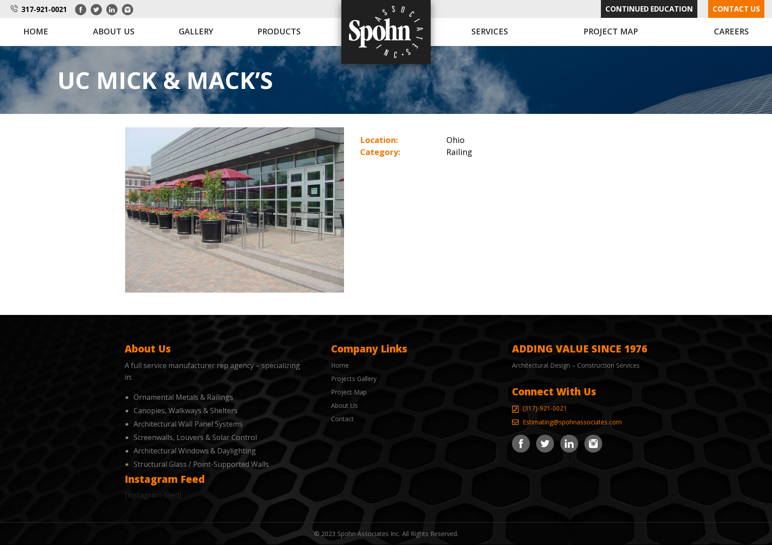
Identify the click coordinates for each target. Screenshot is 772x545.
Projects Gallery (354, 378)
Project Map (610, 31)
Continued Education (649, 9)
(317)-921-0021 (545, 408)
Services (489, 31)
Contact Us (736, 9)
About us (113, 31)
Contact (342, 419)
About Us (344, 405)
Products (279, 31)
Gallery (196, 31)
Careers (731, 31)
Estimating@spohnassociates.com (572, 422)
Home (35, 31)
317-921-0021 (44, 9)
